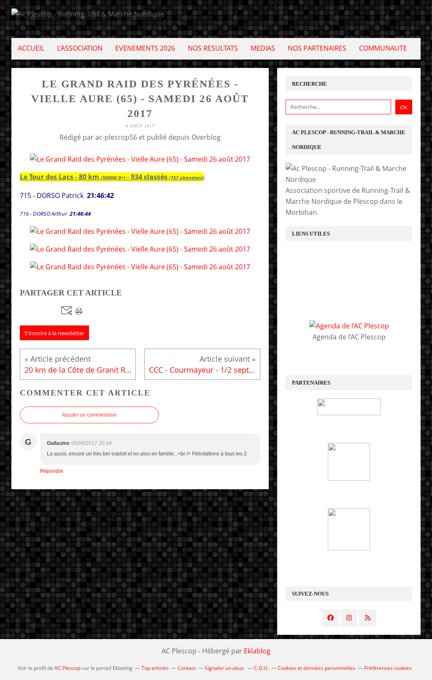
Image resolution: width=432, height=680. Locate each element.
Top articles (155, 668)
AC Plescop (67, 668)
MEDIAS (263, 48)
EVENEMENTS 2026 (145, 48)
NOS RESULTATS (213, 48)
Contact (187, 668)
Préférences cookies (388, 668)
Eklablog (257, 651)
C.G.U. (261, 668)
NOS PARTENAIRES (317, 48)
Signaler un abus (225, 668)
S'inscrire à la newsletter (54, 333)
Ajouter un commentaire (89, 415)
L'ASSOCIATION (80, 48)
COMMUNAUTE (383, 48)
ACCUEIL (31, 48)
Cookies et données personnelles (316, 668)
